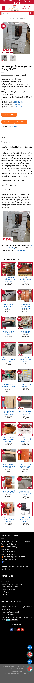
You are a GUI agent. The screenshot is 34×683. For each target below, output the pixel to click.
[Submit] (31, 13)
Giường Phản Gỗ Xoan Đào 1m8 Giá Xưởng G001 (8, 439)
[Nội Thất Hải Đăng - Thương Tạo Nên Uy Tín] (14, 7)
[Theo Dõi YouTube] (19, 3)
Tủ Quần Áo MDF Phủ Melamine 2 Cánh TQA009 (25, 466)
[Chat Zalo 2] (29, 661)
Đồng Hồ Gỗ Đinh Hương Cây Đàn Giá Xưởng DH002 (9, 279)
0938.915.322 (18, 107)
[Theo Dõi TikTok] (17, 3)
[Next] (29, 38)
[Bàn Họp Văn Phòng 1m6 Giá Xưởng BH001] (25, 402)
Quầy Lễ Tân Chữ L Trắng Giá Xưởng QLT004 (9, 306)
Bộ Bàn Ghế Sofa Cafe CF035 (25, 332)
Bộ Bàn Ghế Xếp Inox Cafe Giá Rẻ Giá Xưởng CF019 (8, 386)
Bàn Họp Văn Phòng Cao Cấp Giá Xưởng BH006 (25, 359)
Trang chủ (11, 18)
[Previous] (4, 38)
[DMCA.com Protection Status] (12, 620)
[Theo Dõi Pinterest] (18, 629)
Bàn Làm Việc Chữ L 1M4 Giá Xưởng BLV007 (9, 332)
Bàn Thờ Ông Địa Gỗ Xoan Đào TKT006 (8, 492)
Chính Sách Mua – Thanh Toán (12, 584)
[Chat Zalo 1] (29, 647)
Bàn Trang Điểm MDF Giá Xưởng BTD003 (9, 519)
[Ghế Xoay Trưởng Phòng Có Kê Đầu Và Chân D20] (8, 349)
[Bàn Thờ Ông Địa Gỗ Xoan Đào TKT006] (8, 482)
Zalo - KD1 (7, 122)
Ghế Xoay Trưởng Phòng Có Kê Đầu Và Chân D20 (8, 359)
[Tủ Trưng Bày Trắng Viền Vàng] (25, 375)
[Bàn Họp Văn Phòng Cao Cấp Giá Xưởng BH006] (25, 349)
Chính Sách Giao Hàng (9, 587)
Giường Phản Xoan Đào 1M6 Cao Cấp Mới (25, 279)
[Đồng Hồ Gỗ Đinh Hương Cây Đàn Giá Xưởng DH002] (8, 269)
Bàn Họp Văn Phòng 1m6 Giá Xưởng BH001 (25, 412)
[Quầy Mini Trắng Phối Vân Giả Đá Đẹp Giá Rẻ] (25, 482)
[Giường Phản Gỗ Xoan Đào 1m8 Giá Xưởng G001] (8, 429)
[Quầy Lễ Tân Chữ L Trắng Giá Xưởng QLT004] (8, 295)
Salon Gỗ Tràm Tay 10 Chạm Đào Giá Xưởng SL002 (25, 439)
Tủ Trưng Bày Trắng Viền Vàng (25, 385)
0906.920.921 (20, 566)
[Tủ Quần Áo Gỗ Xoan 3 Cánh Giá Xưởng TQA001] (25, 295)
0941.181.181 (18, 104)
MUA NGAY (9, 115)
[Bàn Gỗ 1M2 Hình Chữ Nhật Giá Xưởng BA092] (8, 455)
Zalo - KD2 (20, 122)
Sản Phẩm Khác (20, 18)
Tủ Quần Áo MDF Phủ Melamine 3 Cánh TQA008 (8, 412)
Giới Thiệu (5, 582)
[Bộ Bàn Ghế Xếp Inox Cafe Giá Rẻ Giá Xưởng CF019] (8, 375)
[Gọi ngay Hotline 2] (29, 668)
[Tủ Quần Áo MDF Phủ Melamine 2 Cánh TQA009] (25, 455)
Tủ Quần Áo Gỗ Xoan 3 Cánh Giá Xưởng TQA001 (25, 306)
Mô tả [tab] (3, 138)
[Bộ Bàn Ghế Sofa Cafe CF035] (25, 322)
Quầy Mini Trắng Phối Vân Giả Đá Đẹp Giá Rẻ (25, 492)
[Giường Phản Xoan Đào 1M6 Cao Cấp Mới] (25, 269)
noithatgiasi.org (15, 562)
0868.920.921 (18, 102)
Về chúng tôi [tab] (6, 142)
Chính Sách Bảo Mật (8, 589)
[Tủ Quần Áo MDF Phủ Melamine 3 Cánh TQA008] (8, 402)
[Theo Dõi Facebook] (14, 3)
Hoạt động (5, 592)
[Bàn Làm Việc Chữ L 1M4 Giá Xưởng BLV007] (8, 322)
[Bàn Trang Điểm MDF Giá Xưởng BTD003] (8, 509)
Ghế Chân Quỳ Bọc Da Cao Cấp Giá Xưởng (25, 519)
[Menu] (3, 8)
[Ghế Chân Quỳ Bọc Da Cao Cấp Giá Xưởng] (25, 509)
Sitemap (4, 594)
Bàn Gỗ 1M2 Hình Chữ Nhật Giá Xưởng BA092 (8, 466)
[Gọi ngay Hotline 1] (29, 654)
